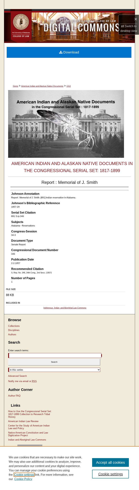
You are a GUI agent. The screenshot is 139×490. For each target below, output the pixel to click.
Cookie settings (24, 474)
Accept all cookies (110, 462)
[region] (69, 468)
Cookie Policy (23, 479)
